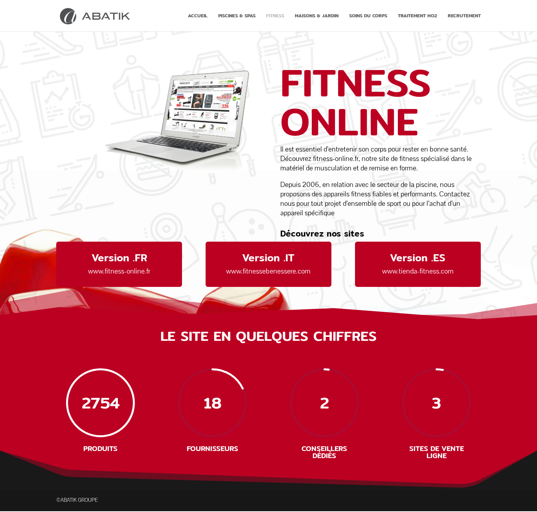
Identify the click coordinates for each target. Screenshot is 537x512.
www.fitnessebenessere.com (268, 271)
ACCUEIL (198, 16)
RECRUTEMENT (464, 16)
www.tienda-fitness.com (418, 271)
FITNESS (275, 16)
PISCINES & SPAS (237, 16)
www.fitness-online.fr (119, 271)
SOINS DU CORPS (368, 16)
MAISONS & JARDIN (316, 16)
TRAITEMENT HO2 (417, 16)
